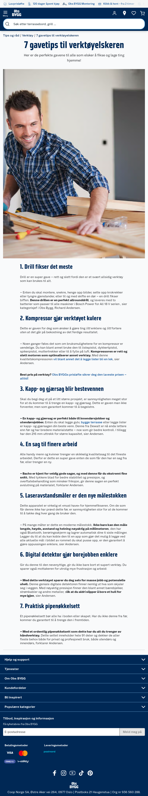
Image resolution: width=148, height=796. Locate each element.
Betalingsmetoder (16, 745)
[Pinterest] (90, 773)
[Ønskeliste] (133, 13)
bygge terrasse (91, 422)
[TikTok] (81, 773)
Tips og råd (11, 35)
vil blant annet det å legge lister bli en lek (83, 359)
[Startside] (60, 13)
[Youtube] (72, 773)
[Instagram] (63, 773)
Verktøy (27, 35)
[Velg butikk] (124, 13)
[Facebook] (55, 773)
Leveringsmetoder (56, 745)
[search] (7, 24)
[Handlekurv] (142, 13)
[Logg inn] (114, 13)
